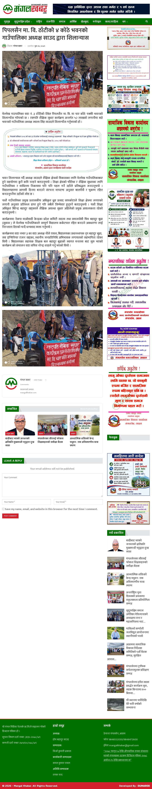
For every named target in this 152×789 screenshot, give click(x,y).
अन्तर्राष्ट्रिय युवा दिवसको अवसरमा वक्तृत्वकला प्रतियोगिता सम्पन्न (138, 598)
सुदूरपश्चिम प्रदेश (22, 22)
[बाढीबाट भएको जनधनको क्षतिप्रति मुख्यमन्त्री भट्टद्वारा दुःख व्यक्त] (20, 425)
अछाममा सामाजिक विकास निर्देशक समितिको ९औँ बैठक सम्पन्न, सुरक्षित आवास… (127, 652)
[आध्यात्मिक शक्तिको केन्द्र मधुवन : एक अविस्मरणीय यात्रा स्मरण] (85, 425)
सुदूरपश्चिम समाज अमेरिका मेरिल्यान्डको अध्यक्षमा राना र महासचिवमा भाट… (137, 616)
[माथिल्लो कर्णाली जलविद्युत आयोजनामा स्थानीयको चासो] (115, 633)
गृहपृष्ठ (7, 22)
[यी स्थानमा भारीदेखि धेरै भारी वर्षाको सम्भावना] (115, 704)
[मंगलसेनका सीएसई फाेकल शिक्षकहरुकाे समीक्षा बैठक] (52, 425)
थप (124, 22)
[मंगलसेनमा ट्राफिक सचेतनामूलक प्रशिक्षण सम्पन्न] (115, 670)
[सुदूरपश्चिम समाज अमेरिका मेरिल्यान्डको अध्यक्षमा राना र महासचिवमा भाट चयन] (115, 615)
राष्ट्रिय (39, 22)
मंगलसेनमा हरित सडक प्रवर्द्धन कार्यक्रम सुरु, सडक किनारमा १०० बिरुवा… (137, 688)
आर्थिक (73, 22)
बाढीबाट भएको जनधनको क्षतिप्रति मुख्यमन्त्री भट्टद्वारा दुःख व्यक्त (137, 546)
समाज (62, 22)
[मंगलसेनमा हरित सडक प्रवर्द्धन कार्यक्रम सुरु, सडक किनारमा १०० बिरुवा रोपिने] (115, 686)
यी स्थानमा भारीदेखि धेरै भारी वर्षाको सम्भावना (136, 704)
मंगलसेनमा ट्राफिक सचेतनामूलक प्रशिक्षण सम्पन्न (137, 670)
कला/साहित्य (111, 22)
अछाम (41, 433)
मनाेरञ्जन (97, 22)
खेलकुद (84, 22)
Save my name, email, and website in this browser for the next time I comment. (51, 509)
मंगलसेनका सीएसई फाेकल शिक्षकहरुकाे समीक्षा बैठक (136, 562)
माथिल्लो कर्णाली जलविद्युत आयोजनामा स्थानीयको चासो (137, 632)
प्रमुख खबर (10, 433)
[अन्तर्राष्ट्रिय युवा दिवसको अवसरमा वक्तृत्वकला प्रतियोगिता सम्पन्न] (115, 597)
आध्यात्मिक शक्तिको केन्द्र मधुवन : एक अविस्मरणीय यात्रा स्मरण (136, 580)
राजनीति (50, 22)
